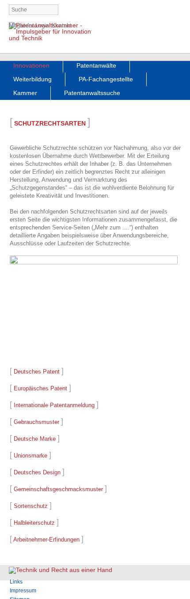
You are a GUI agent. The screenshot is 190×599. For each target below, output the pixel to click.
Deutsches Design (37, 472)
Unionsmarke (30, 455)
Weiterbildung (32, 79)
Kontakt (62, 25)
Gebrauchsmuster (36, 422)
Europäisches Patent (40, 388)
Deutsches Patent (37, 371)
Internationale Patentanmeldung (54, 405)
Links (16, 582)
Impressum (23, 591)
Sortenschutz (31, 506)
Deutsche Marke (35, 438)
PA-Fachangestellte (106, 79)
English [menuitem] (176, 10)
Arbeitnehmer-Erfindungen (46, 539)
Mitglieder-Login (29, 25)
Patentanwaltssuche (92, 92)
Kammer (25, 92)
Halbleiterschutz (34, 522)
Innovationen (31, 65)
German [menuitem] (161, 10)
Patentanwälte (96, 65)
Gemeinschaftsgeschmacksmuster (58, 489)
